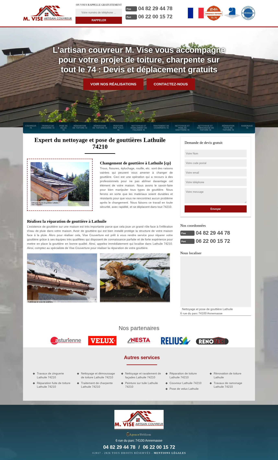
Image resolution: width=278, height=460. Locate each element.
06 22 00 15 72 (155, 16)
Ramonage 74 (247, 127)
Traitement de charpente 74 (161, 127)
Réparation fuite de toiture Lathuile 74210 (53, 384)
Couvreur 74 (30, 127)
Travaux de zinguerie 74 (47, 127)
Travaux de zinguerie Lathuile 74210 (50, 375)
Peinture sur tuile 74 (118, 128)
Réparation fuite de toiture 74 (228, 128)
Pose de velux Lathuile (184, 388)
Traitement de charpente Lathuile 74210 (97, 384)
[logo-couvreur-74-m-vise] (47, 13)
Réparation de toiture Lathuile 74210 (183, 375)
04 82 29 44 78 (155, 8)
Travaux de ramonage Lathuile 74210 (228, 384)
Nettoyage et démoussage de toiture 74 (205, 128)
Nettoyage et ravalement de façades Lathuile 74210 (143, 375)
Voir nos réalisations (113, 84)
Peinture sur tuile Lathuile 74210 (141, 384)
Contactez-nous (171, 84)
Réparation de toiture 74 (100, 127)
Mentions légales (170, 453)
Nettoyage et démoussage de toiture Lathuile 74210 (98, 375)
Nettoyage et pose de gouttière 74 (182, 128)
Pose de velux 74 (63, 128)
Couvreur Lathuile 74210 (185, 383)
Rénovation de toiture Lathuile (227, 375)
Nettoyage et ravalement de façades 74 (139, 128)
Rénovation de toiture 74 (80, 127)
